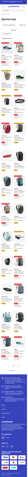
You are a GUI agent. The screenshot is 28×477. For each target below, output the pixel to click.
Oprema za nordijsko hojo (9, 25)
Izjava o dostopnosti (6, 475)
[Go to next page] (18, 365)
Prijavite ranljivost (15, 473)
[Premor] (24, 2)
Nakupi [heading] (3, 405)
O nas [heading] (2, 417)
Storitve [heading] (3, 409)
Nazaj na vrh (12, 370)
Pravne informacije (5, 473)
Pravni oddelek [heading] (5, 413)
